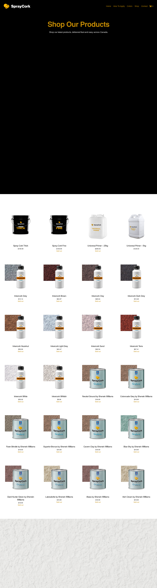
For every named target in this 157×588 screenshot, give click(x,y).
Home (108, 6)
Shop (137, 6)
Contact (144, 6)
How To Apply (119, 6)
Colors (129, 6)
